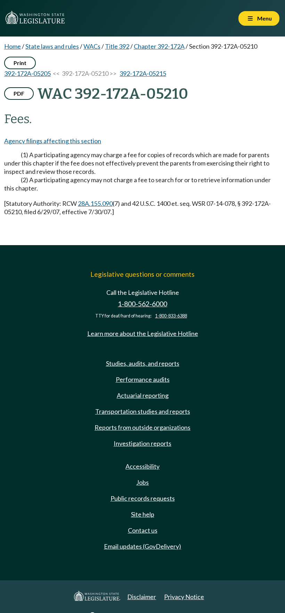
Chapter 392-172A (159, 46)
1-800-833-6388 (171, 315)
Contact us (142, 530)
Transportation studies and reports (142, 411)
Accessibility (142, 466)
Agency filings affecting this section (52, 141)
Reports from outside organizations (142, 427)
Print (20, 62)
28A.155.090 (95, 203)
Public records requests (143, 498)
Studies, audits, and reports (142, 363)
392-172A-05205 (27, 73)
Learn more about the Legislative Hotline (142, 333)
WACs (91, 46)
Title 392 (117, 46)
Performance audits (143, 379)
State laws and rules (52, 46)
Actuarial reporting (143, 395)
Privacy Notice (184, 596)
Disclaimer (141, 596)
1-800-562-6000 (142, 304)
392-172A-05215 (143, 73)
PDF (19, 93)
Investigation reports (142, 443)
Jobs (142, 482)
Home (12, 46)
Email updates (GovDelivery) (142, 546)
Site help (142, 514)
